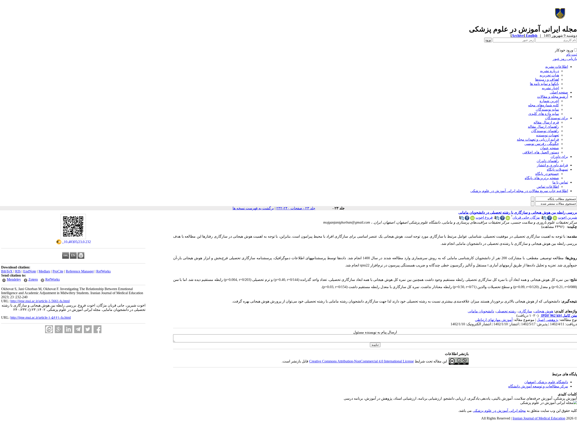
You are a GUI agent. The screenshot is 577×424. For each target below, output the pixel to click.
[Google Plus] (59, 329)
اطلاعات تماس (548, 186)
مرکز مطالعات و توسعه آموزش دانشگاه (538, 386)
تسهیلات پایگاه (557, 169)
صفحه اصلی (559, 92)
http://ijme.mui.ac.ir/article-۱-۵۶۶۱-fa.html (40, 317)
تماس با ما (560, 182)
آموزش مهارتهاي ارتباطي (494, 320)
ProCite (58, 271)
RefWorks (103, 271)
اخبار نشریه (550, 88)
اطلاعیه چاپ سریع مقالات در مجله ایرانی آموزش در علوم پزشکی (519, 191)
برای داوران (559, 156)
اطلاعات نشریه (556, 67)
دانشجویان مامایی (481, 311)
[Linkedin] (68, 329)
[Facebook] (97, 329)
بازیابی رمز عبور (565, 59)
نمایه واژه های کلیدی (543, 114)
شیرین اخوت (567, 217)
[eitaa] (49, 329)
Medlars (44, 271)
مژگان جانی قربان (526, 217)
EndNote (29, 271)
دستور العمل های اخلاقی (540, 152)
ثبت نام (571, 54)
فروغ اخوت (484, 217)
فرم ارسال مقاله (546, 122)
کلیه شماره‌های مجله (543, 105)
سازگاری (525, 311)
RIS (18, 271)
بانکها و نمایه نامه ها (544, 84)
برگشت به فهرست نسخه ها (253, 208)
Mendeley (14, 279)
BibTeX (7, 271)
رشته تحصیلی (506, 311)
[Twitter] (88, 329)
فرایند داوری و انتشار (552, 165)
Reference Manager (80, 271)
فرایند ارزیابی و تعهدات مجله (538, 139)
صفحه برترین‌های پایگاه (542, 178)
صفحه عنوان (549, 148)
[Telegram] (78, 329)
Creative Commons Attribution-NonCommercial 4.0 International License (361, 361)
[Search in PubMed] (544, 219)
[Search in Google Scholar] (549, 219)
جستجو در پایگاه (547, 174)
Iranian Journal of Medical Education (539, 418)
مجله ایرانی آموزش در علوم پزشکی (499, 411)
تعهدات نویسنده (547, 135)
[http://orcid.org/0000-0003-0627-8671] (555, 219)
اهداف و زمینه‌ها (547, 79)
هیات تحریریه (549, 75)
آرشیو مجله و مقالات (552, 97)
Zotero (33, 279)
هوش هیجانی (543, 311)
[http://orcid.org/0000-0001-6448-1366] (472, 219)
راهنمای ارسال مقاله (543, 126)
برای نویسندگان (556, 118)
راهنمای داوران (548, 161)
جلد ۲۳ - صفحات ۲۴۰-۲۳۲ (295, 208)
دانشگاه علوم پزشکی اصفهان (546, 382)
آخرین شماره (549, 101)
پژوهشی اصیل (547, 320)
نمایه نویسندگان (547, 109)
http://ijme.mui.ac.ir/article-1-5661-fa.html (40, 301)
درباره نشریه (549, 71)
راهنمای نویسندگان (545, 131)
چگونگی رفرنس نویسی (541, 144)
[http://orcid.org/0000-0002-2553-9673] (508, 219)
